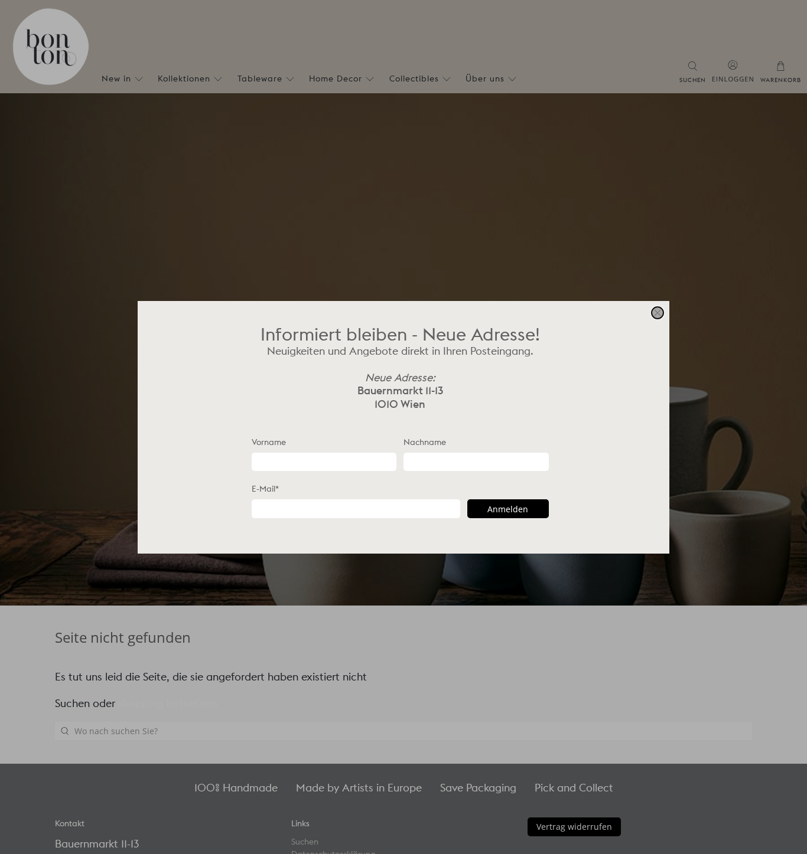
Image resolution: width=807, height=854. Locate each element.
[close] (657, 313)
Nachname (424, 441)
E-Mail (265, 488)
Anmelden (507, 508)
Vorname (269, 441)
